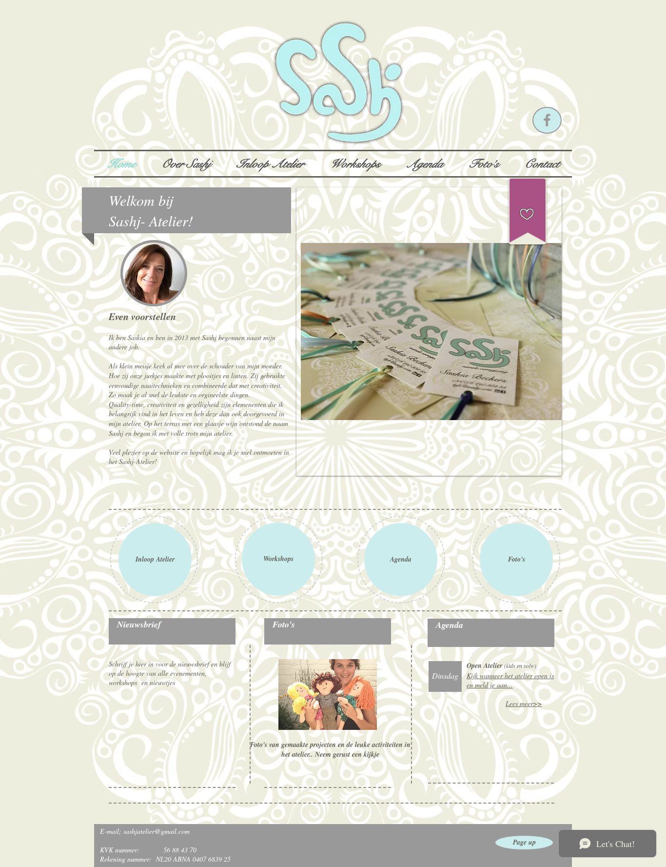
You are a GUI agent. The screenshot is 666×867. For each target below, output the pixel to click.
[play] (547, 461)
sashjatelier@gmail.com (156, 831)
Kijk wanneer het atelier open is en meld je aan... (510, 680)
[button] (429, 331)
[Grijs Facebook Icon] (547, 120)
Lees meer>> (524, 703)
